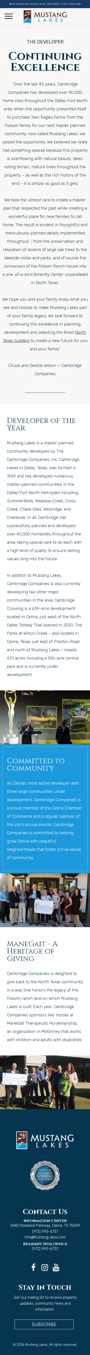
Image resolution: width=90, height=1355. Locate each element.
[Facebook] (32, 1263)
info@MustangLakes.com (45, 1237)
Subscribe (44, 1324)
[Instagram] (43, 1263)
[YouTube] (55, 1263)
